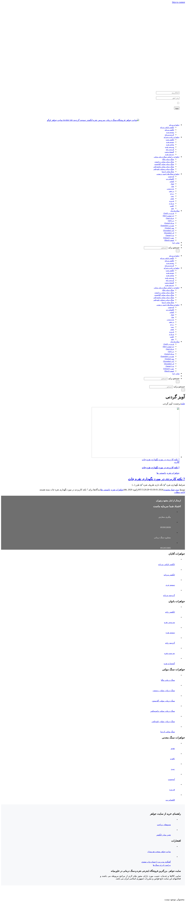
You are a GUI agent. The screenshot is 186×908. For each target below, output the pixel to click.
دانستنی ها (161, 473)
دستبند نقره (170, 633)
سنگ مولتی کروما (167, 732)
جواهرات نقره (173, 473)
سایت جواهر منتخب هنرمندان (159, 852)
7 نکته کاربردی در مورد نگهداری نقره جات (160, 459)
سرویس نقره (169, 622)
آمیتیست (171, 779)
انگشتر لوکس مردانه (166, 564)
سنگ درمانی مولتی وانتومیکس (162, 711)
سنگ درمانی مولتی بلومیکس (163, 721)
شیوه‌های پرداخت (164, 825)
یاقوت (172, 759)
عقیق (173, 748)
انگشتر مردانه (169, 575)
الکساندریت (170, 800)
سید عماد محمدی (171, 489)
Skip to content (178, 2)
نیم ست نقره (169, 653)
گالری (176, 462)
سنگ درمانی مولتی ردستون (164, 691)
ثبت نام (177, 113)
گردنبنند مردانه (169, 595)
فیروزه (172, 790)
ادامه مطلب (179, 492)
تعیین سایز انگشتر (163, 835)
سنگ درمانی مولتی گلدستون (163, 701)
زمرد (173, 769)
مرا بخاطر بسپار (169, 103)
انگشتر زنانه (170, 612)
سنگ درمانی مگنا (168, 680)
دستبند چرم (170, 585)
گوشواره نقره (169, 664)
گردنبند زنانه (170, 643)
